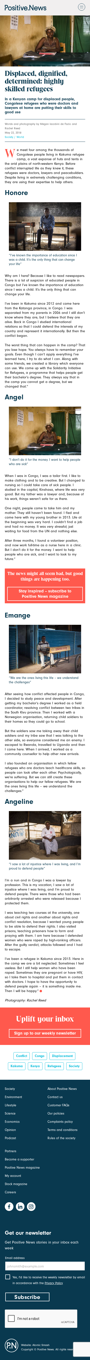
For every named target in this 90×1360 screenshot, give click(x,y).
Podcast (10, 1138)
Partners (10, 1151)
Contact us (55, 1097)
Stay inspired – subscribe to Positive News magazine (45, 594)
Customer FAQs (58, 1105)
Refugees (54, 1066)
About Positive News (62, 1089)
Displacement (62, 1056)
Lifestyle (10, 1105)
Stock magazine (16, 1184)
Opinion (10, 1130)
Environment (13, 1097)
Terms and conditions (63, 1130)
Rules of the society (61, 1138)
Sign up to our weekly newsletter (45, 1033)
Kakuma (17, 1066)
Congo (39, 1056)
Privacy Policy (54, 1283)
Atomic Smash (40, 1345)
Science (10, 1113)
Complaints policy (60, 1122)
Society (9, 137)
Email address (15, 1258)
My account (13, 1176)
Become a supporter (19, 1159)
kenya (35, 1066)
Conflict (21, 1056)
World (20, 137)
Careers (10, 1192)
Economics (12, 1122)
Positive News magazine (22, 1168)
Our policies (56, 1113)
